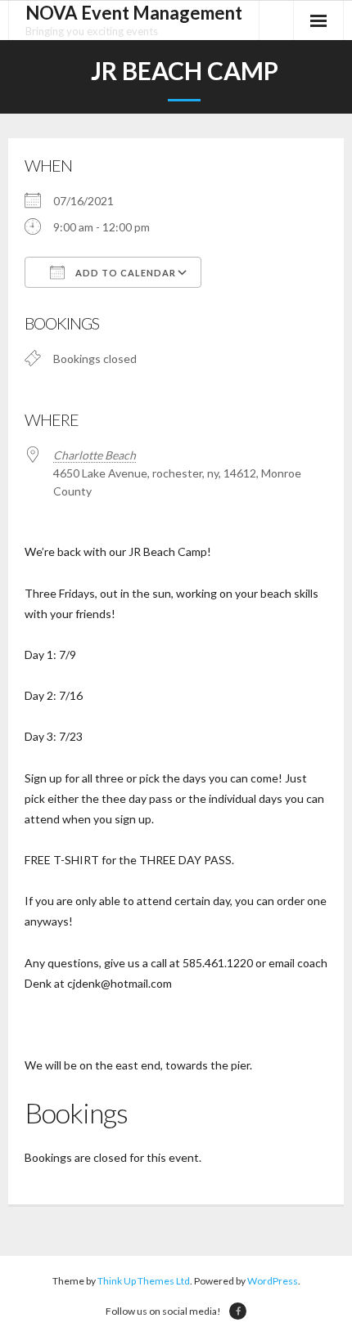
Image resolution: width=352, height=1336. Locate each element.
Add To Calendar (124, 272)
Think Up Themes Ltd (143, 1281)
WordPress (272, 1281)
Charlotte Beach (94, 455)
